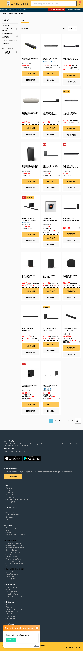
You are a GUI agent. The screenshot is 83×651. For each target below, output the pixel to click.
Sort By (65, 28)
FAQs (7, 510)
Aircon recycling (10, 616)
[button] (38, 68)
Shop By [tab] (5, 20)
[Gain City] (17, 3)
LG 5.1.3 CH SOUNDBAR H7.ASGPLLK (29, 329)
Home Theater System (10, 30)
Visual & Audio (12, 14)
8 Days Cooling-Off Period (14, 545)
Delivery (8, 530)
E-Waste (8, 532)
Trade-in (8, 554)
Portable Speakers (9, 41)
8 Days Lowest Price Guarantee (15, 543)
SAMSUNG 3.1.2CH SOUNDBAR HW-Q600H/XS (71, 219)
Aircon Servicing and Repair (14, 528)
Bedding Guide (10, 589)
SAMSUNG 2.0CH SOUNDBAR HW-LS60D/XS (50, 219)
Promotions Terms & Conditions (16, 535)
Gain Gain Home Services (13, 566)
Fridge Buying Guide (12, 594)
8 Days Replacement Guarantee (15, 548)
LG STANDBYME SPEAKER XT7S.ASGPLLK (30, 113)
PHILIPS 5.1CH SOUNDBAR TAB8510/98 (50, 386)
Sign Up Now (13, 476)
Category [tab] (5, 26)
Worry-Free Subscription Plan (14, 563)
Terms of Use (10, 497)
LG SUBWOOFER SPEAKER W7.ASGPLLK (70, 276)
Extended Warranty (11, 557)
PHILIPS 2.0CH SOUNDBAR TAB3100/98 (30, 58)
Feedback (9, 519)
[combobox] (54, 3)
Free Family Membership (13, 561)
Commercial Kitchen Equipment (15, 609)
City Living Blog (10, 502)
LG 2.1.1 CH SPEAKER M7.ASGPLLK (49, 276)
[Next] (68, 421)
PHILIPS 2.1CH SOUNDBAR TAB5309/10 (50, 166)
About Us (9, 488)
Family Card (9, 492)
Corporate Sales (11, 618)
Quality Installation (11, 572)
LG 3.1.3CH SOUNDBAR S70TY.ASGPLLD (70, 113)
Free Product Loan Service (13, 552)
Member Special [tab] (7, 49)
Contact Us (9, 517)
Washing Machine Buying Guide (15, 596)
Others (5, 43)
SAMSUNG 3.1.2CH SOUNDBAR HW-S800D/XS (30, 219)
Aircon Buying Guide (12, 587)
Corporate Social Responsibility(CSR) (17, 499)
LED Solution (10, 614)
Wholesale (9, 605)
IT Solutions (9, 607)
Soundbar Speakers (10, 37)
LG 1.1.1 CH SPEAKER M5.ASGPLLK (28, 276)
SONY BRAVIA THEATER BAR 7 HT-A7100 (70, 329)
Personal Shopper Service (13, 559)
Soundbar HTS (8, 33)
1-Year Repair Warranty (13, 574)
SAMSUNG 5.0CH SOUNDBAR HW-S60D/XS (70, 166)
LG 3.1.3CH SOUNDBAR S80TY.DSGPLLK (49, 329)
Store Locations (11, 512)
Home (4, 14)
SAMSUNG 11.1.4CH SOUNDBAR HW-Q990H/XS (71, 58)
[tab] (10, 35)
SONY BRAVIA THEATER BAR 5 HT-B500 (29, 386)
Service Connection (10, 540)
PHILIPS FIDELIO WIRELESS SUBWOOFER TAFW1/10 (30, 166)
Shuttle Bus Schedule (12, 515)
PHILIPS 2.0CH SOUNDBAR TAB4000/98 (50, 58)
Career (8, 490)
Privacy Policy (10, 495)
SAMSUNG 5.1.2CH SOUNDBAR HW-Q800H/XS (51, 113)
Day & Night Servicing (12, 579)
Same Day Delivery (11, 550)
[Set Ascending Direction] (79, 28)
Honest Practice (10, 576)
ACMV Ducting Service (12, 612)
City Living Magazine (12, 592)
